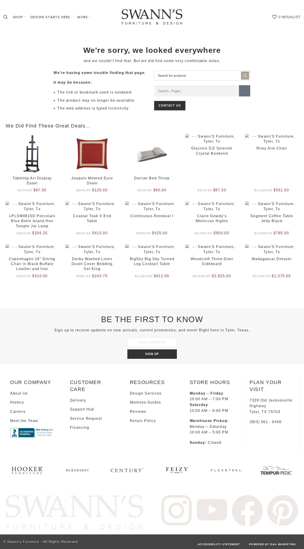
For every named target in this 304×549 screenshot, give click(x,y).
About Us (19, 393)
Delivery (78, 400)
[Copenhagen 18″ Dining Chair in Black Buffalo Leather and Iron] (32, 249)
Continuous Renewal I (152, 216)
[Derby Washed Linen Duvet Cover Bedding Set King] (92, 249)
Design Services (146, 393)
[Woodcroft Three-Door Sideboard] (212, 249)
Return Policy (143, 421)
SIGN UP (152, 354)
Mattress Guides (145, 402)
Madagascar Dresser (272, 259)
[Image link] (74, 512)
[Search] (6, 16)
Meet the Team (24, 421)
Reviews (138, 411)
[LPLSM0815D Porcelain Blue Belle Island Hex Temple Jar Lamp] (32, 206)
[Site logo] (152, 16)
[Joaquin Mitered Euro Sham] (92, 154)
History (17, 402)
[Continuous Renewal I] (151, 206)
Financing (79, 427)
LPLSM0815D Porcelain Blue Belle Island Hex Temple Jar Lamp (32, 221)
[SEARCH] (245, 75)
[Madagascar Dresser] (271, 249)
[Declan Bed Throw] (151, 154)
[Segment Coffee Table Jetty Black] (271, 206)
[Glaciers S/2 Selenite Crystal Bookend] (212, 139)
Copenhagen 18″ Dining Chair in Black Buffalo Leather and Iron (32, 264)
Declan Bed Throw (152, 178)
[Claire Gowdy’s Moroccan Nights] (212, 206)
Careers (17, 411)
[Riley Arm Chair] (271, 139)
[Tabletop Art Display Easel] (32, 154)
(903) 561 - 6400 (266, 422)
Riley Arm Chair (272, 148)
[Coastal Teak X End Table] (92, 206)
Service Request (86, 418)
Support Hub (82, 409)
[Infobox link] (27, 472)
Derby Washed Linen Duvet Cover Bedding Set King (92, 264)
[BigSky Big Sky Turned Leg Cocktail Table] (151, 249)
